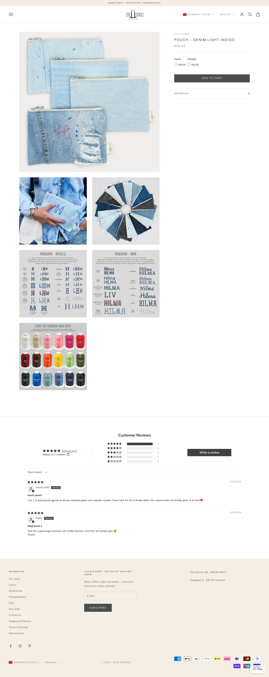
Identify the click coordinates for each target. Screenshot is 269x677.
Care (11, 603)
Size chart (14, 609)
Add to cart (212, 78)
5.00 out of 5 (69, 451)
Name (177, 59)
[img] (35, 482)
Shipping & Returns (20, 621)
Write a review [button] (209, 453)
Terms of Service (18, 627)
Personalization (17, 597)
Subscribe (98, 607)
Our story (14, 579)
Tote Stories (181, 34)
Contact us (15, 615)
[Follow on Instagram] (20, 646)
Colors (12, 585)
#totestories (16, 591)
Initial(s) (191, 59)
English (225, 14)
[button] (114, 444)
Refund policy (16, 633)
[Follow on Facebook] (10, 646)
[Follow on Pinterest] (29, 646)
